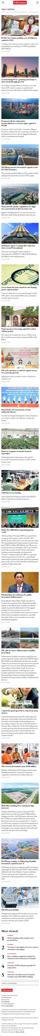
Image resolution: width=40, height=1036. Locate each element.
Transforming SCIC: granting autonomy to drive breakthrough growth (18, 80)
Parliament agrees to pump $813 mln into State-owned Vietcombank (18, 246)
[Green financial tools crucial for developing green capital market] (20, 275)
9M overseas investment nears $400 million (18, 766)
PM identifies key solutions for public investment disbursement (16, 596)
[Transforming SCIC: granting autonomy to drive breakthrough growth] (20, 67)
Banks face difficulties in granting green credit (17, 531)
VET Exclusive (12, 953)
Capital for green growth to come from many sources (19, 711)
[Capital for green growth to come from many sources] (20, 698)
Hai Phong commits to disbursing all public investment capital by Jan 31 (18, 862)
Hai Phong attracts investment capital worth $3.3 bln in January (19, 168)
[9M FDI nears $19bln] (20, 897)
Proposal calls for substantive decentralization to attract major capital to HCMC (18, 123)
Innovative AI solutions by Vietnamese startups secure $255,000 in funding (21, 975)
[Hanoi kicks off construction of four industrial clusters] (20, 397)
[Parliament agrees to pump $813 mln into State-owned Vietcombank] (20, 233)
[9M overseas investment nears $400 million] (20, 754)
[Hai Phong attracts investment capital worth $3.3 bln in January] (20, 154)
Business (10, 935)
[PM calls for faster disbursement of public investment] (20, 638)
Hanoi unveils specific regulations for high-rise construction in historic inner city (18, 207)
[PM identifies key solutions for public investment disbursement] (20, 582)
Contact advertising (9, 983)
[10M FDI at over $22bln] (20, 480)
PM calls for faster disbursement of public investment (18, 651)
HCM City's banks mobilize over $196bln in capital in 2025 (19, 39)
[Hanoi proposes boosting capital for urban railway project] (20, 316)
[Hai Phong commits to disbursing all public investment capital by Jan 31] (20, 849)
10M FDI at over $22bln (11, 493)
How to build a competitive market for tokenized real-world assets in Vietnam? (21, 957)
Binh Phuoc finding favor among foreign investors (17, 806)
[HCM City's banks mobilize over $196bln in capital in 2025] (20, 25)
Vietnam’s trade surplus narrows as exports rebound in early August (22, 948)
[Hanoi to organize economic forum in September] (20, 439)
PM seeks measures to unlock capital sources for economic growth (19, 371)
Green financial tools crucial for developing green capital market (19, 288)
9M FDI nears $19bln (10, 910)
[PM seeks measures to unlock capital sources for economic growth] (20, 358)
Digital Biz (11, 963)
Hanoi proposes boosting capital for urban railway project (18, 330)
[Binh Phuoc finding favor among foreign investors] (20, 793)
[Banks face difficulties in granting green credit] (20, 517)
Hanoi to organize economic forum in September (16, 452)
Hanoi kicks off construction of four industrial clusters (16, 410)
